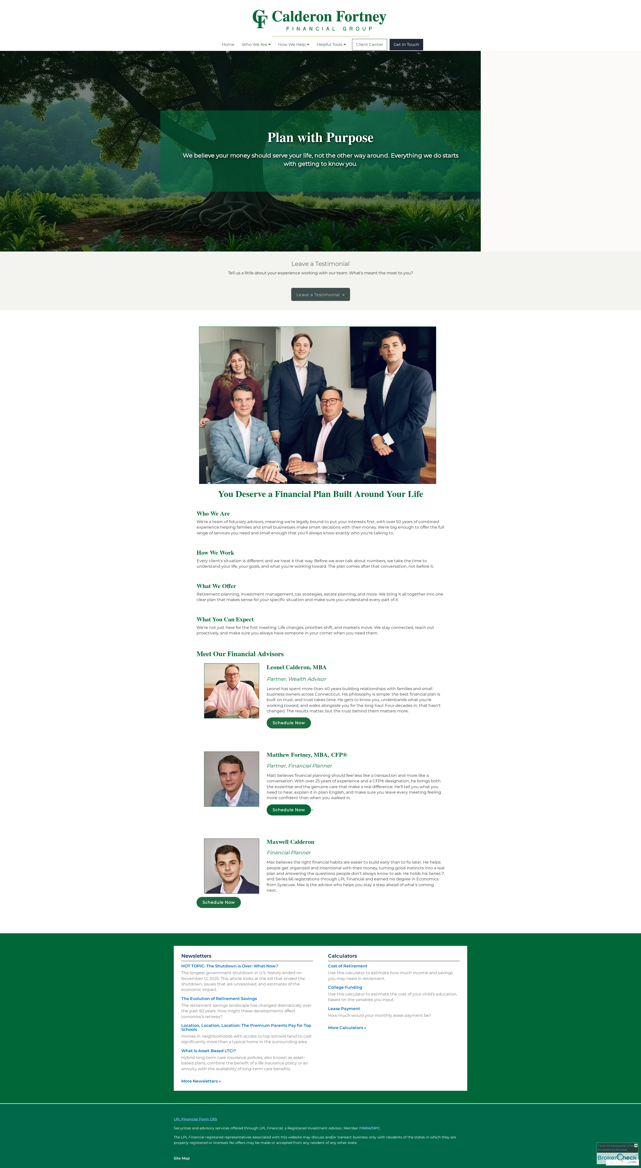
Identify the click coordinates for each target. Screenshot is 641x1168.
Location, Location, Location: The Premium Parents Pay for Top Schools (246, 1027)
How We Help (292, 44)
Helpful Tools (329, 44)
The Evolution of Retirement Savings (219, 998)
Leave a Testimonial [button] (318, 294)
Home (228, 44)
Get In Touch (406, 44)
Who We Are (254, 44)
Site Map (182, 1158)
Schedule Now (289, 722)
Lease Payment (344, 1008)
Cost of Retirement (347, 966)
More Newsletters (201, 1081)
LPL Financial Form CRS (195, 1119)
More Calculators (347, 1027)
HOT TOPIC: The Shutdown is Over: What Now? (229, 966)
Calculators (342, 956)
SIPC (376, 1128)
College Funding (345, 987)
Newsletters (196, 956)
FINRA (364, 1128)
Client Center (369, 44)
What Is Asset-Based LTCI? (208, 1050)
